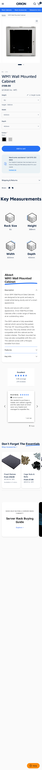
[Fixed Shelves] (11, 461)
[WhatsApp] (9, 187)
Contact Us (12, 170)
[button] (5, 406)
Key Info (8, 356)
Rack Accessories (21, 10)
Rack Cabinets (7, 10)
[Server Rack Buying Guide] (20, 519)
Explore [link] (19, 527)
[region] (21, 406)
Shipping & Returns (9, 180)
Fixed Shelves (10, 474)
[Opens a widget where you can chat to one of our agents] (33, 766)
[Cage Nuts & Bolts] (30, 461)
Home (4, 15)
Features (8, 350)
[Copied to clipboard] (12, 187)
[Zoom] (36, 21)
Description (9, 290)
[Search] (35, 4)
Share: (4, 188)
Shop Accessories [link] (9, 447)
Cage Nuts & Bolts (29, 475)
